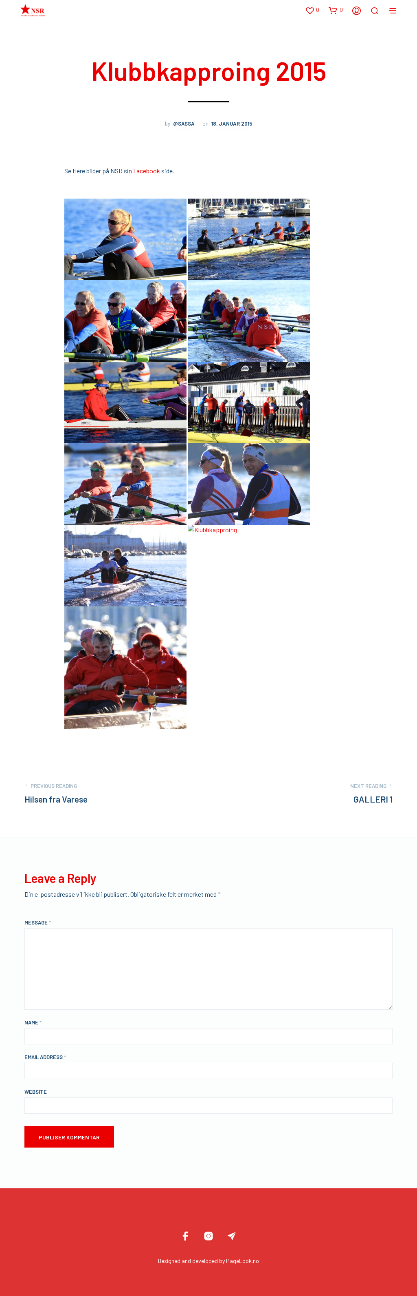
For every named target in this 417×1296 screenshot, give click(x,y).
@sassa (184, 123)
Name (33, 1022)
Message (37, 922)
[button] (312, 10)
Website (35, 1091)
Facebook (147, 171)
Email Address (45, 1057)
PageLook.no (242, 1261)
